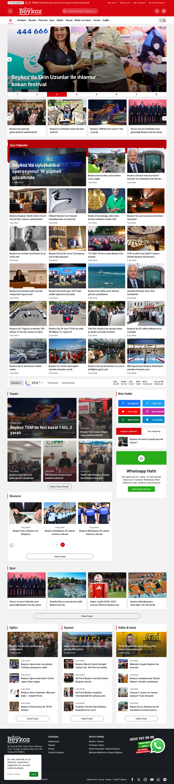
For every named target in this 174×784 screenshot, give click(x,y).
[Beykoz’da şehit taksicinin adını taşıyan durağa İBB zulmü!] (87, 59)
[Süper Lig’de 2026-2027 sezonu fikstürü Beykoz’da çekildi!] (107, 590)
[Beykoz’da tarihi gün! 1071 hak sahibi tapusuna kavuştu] (67, 281)
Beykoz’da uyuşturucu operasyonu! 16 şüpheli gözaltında (36, 171)
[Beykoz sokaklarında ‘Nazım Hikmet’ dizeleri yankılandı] (141, 678)
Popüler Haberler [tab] (128, 431)
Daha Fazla (59, 556)
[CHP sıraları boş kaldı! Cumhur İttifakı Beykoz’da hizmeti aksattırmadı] (145, 244)
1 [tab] (17, 94)
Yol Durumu (53, 383)
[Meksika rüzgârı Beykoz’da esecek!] (141, 664)
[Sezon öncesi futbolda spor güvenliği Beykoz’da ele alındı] (107, 118)
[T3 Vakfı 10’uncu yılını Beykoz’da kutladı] (106, 244)
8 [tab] (156, 94)
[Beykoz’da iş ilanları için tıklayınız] (26, 520)
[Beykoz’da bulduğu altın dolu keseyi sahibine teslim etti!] (106, 206)
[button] (164, 11)
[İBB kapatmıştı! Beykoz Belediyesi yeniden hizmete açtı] (145, 356)
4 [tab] (76, 94)
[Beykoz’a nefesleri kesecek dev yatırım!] (26, 118)
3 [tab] (57, 94)
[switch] (162, 20)
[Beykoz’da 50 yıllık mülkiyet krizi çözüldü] (145, 319)
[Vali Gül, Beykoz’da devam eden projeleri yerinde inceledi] (106, 319)
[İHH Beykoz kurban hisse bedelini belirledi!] (60, 461)
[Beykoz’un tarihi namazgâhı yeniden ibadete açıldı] (67, 356)
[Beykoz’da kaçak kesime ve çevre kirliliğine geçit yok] (106, 356)
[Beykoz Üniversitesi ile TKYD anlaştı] (32, 707)
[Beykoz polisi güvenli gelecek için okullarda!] (24, 461)
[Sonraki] (29, 2)
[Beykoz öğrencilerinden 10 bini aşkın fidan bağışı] (32, 678)
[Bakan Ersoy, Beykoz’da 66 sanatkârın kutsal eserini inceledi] (141, 707)
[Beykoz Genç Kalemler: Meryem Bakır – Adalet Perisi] (32, 692)
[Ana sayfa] (10, 20)
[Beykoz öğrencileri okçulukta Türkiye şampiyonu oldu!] (32, 664)
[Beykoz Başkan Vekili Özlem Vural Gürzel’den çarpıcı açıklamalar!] (28, 206)
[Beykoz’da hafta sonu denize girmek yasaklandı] (106, 281)
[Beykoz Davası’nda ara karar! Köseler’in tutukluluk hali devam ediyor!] (145, 167)
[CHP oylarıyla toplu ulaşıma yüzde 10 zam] (148, 118)
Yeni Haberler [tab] (154, 431)
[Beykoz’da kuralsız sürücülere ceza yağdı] (106, 167)
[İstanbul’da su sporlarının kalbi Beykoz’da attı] (67, 590)
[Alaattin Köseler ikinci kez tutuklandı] (145, 281)
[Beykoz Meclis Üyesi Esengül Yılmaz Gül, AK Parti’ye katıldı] (87, 664)
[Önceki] (26, 2)
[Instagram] (145, 779)
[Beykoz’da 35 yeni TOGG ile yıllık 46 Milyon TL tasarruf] (67, 319)
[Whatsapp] (158, 779)
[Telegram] (165, 779)
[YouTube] (151, 779)
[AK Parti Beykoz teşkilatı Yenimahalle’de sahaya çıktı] (87, 692)
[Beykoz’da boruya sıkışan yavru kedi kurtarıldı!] (95, 418)
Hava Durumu (68, 383)
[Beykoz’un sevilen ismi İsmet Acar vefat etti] (28, 244)
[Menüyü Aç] (10, 11)
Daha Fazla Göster (59, 486)
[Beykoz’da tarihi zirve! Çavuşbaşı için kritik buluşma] (67, 244)
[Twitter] (138, 779)
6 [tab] (116, 94)
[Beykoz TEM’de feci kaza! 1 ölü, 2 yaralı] (67, 118)
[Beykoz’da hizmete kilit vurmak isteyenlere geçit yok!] (28, 281)
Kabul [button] (34, 774)
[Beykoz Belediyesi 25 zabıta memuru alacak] (94, 520)
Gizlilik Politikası (13, 774)
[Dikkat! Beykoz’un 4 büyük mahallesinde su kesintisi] (67, 206)
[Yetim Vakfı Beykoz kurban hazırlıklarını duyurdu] (95, 461)
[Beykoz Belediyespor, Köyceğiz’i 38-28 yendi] (147, 590)
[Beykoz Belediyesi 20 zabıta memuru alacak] (60, 520)
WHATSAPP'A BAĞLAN (141, 489)
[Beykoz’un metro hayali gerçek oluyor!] (141, 441)
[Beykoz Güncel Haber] (30, 10)
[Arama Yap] (157, 11)
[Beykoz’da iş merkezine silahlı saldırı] (28, 356)
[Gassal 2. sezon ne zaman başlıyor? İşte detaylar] (141, 692)
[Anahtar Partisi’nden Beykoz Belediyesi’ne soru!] (87, 707)
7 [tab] (136, 94)
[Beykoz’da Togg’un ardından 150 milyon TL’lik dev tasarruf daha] (28, 319)
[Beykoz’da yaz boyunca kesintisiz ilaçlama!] (145, 206)
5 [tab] (96, 94)
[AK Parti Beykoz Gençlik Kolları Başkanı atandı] (87, 678)
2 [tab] (37, 94)
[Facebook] (132, 779)
